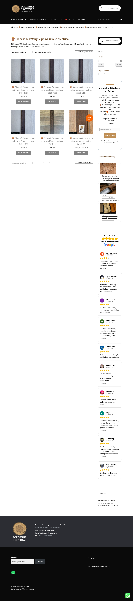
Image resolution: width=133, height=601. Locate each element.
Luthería (110, 124)
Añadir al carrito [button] (23, 101)
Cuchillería (110, 121)
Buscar (13, 558)
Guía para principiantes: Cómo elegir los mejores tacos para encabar (109, 218)
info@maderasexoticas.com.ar (108, 505)
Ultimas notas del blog (106, 156)
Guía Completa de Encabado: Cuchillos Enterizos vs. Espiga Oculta (110, 198)
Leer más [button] (103, 338)
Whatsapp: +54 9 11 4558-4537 (107, 501)
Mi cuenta (81, 19)
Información (54, 19)
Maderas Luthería (17, 19)
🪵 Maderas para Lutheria (26, 27)
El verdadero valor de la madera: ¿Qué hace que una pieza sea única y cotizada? (110, 178)
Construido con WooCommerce (22, 589)
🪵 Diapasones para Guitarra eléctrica (71, 27)
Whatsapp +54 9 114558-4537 (45, 530)
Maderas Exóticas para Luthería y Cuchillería (51, 525)
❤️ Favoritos (69, 19)
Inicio (15, 27)
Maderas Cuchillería (37, 19)
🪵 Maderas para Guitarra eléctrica (47, 27)
